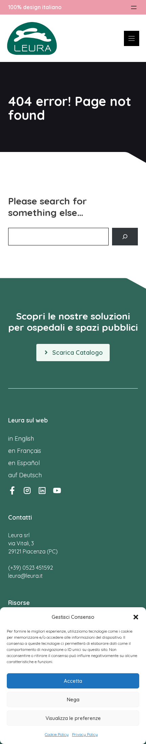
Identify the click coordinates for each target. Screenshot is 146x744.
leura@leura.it (25, 575)
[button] (135, 617)
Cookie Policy (57, 734)
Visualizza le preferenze (73, 718)
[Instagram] (27, 490)
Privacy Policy (85, 734)
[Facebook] (12, 490)
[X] (57, 490)
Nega (73, 699)
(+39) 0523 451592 (30, 567)
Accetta (73, 681)
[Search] (125, 236)
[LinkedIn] (42, 490)
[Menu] (131, 38)
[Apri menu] (134, 7)
